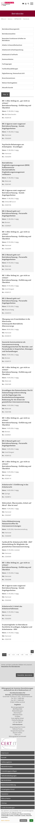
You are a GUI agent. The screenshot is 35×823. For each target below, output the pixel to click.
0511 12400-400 (19, 698)
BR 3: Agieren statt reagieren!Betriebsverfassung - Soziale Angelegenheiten (13, 126)
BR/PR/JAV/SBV (17, 19)
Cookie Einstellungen (8, 808)
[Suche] (28, 3)
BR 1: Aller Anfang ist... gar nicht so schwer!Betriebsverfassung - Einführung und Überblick (16, 104)
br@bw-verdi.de (20, 702)
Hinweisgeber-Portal (7, 789)
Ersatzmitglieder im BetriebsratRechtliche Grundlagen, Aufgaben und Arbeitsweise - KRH (17, 626)
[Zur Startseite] (7, 4)
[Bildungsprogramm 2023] (23, 4)
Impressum (5, 753)
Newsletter (4, 794)
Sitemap (4, 803)
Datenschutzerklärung (8, 785)
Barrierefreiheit (6, 780)
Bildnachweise (5, 798)
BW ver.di (3, 19)
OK (31, 820)
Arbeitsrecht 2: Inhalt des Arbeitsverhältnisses (12, 607)
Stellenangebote (6, 762)
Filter (5, 94)
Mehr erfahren (5, 820)
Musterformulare (6, 767)
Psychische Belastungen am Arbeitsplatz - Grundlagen (13, 145)
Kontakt (3, 757)
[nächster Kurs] (32, 651)
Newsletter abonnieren (24, 675)
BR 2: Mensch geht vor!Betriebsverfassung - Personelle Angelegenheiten (14, 213)
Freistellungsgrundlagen (9, 771)
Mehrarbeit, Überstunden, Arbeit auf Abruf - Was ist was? (16, 504)
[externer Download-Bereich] (26, 4)
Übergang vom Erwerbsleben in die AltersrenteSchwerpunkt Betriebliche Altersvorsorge (16, 322)
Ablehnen (23, 820)
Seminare (10, 19)
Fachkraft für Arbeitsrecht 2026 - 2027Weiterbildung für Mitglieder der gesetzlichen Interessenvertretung (17, 544)
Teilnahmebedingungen (9, 776)
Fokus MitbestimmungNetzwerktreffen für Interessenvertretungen (11, 523)
